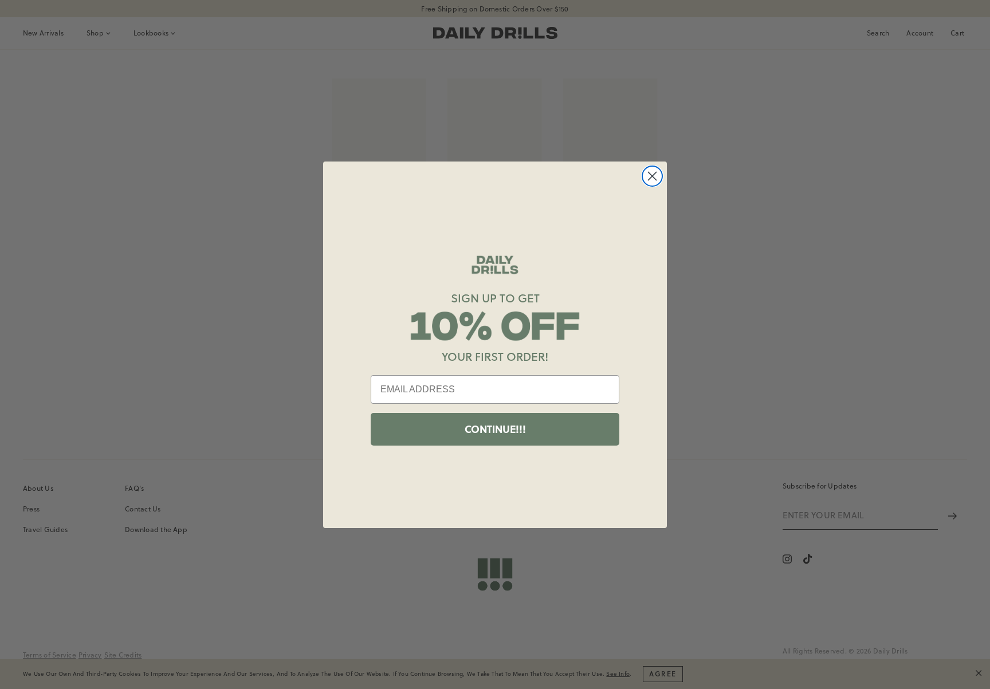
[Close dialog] (652, 176)
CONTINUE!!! (495, 429)
